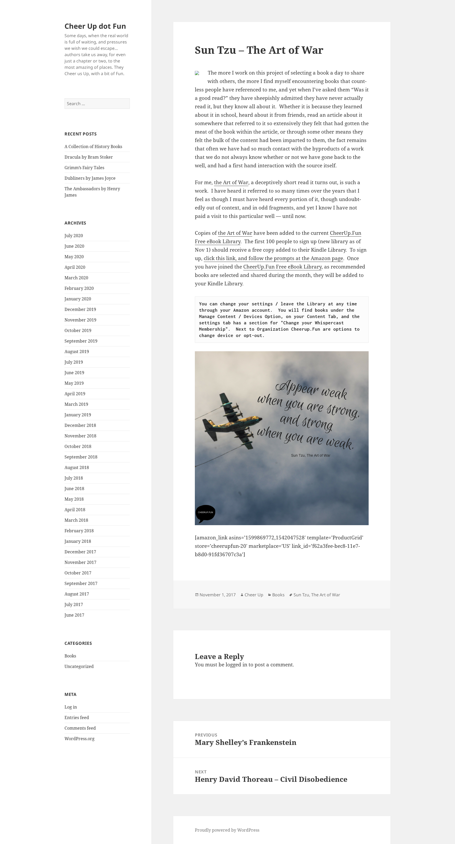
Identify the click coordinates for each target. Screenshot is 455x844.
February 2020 (79, 288)
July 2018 (74, 478)
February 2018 (79, 531)
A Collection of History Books (93, 146)
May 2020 (74, 257)
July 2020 (74, 235)
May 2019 (74, 383)
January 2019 (78, 415)
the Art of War (231, 182)
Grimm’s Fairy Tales (84, 167)
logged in (236, 664)
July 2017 (74, 604)
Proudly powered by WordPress (227, 830)
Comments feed (80, 728)
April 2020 (75, 267)
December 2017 (80, 552)
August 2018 (77, 467)
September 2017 (81, 583)
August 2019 (77, 351)
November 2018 (80, 436)
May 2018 (74, 499)
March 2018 (76, 520)
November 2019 (80, 320)
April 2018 (75, 510)
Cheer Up (254, 595)
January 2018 (78, 541)
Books (70, 656)
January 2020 (78, 299)
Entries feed (77, 717)
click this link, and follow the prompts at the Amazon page (273, 258)
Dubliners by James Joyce (90, 178)
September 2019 (81, 341)
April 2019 (75, 394)
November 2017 (80, 562)
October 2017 (78, 573)
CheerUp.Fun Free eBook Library (282, 266)
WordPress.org (80, 738)
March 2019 (76, 404)
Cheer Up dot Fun (95, 26)
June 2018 (74, 488)
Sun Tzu (301, 595)
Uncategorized (79, 666)
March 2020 (76, 278)
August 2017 (77, 594)
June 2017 (74, 615)
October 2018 (78, 446)
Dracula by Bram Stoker (89, 157)
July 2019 (74, 362)
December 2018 (80, 425)
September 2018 (81, 457)
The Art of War (325, 595)
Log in (71, 707)
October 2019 (78, 330)
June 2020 (74, 246)
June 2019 (74, 372)
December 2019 (80, 309)
